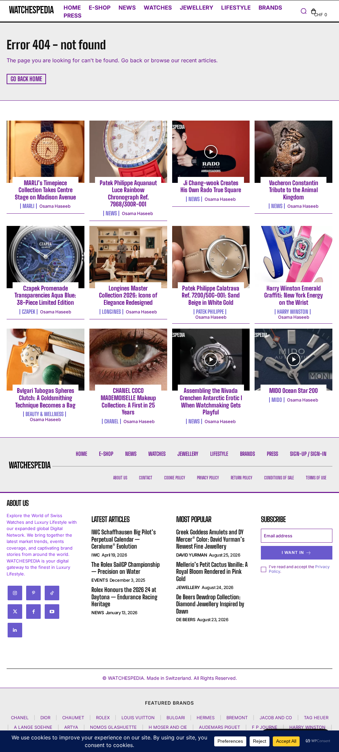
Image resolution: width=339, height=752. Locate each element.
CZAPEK (28, 311)
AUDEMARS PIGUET (219, 727)
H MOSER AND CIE (168, 727)
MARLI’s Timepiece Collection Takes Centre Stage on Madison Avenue (45, 190)
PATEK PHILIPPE (210, 311)
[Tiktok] (52, 593)
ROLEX (103, 717)
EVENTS (99, 580)
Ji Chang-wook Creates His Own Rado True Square (210, 186)
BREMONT (237, 717)
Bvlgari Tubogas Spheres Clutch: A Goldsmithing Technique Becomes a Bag (45, 397)
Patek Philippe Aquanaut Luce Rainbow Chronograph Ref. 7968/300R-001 (128, 193)
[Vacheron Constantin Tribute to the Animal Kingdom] (293, 152)
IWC (95, 555)
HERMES (206, 717)
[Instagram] (15, 593)
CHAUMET (73, 717)
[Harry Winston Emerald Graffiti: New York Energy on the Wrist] (293, 257)
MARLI (28, 206)
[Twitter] (15, 611)
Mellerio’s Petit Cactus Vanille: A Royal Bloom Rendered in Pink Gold (212, 571)
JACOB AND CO (276, 717)
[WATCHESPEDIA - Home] (27, 9)
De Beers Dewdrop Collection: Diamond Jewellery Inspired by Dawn (210, 604)
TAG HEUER (316, 717)
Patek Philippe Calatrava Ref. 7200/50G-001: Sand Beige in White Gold (211, 295)
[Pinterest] (33, 593)
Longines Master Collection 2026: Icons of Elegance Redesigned (128, 295)
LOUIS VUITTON (138, 717)
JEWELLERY (188, 587)
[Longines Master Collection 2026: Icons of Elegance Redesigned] (128, 257)
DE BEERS (185, 619)
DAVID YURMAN (191, 555)
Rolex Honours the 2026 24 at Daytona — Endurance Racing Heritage (124, 597)
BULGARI (176, 717)
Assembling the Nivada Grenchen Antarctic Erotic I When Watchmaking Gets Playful (211, 401)
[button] (303, 11)
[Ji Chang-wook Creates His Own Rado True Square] (211, 152)
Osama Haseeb (55, 206)
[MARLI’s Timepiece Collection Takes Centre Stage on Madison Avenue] (45, 152)
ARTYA (71, 727)
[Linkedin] (15, 630)
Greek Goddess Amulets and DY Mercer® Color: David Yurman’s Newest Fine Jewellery (210, 539)
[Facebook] (33, 611)
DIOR (45, 717)
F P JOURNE (264, 727)
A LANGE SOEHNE (33, 727)
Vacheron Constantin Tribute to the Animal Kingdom (293, 190)
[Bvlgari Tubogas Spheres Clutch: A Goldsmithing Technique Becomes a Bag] (45, 360)
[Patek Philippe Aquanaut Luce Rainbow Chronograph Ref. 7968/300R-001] (128, 152)
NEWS (111, 213)
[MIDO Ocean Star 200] (293, 360)
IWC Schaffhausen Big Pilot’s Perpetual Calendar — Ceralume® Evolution (123, 539)
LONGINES (111, 311)
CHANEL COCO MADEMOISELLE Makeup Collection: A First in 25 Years (128, 401)
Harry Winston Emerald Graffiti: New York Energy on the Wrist (293, 295)
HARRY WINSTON (292, 311)
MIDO (276, 400)
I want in (293, 552)
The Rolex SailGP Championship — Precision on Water (125, 568)
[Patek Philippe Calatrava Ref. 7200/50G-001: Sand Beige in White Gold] (211, 257)
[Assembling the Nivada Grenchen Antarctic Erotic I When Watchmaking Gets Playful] (211, 360)
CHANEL (111, 421)
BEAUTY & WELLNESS (44, 414)
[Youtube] (52, 611)
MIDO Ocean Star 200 (293, 390)
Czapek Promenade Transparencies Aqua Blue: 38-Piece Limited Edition (45, 295)
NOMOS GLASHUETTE (113, 727)
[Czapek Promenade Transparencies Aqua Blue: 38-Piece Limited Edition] (45, 257)
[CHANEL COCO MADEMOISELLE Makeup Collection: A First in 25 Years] (128, 360)
